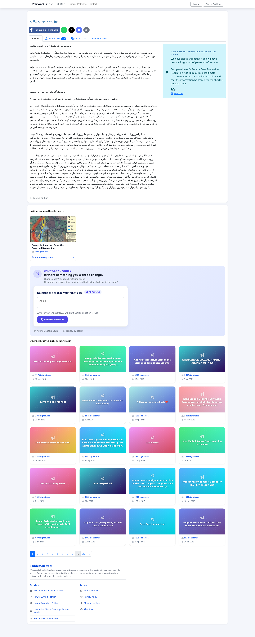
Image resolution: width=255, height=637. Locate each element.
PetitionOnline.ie (42, 4)
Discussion (80, 38)
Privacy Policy (99, 38)
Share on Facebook (47, 30)
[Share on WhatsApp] (64, 30)
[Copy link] (86, 30)
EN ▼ (62, 4)
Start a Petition (213, 4)
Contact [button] (93, 4)
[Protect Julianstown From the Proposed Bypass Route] (53, 238)
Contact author (40, 197)
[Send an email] (79, 30)
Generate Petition (54, 319)
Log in (196, 4)
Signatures (56, 38)
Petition (35, 38)
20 (83, 553)
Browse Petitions (77, 4)
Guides (34, 585)
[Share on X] (71, 30)
